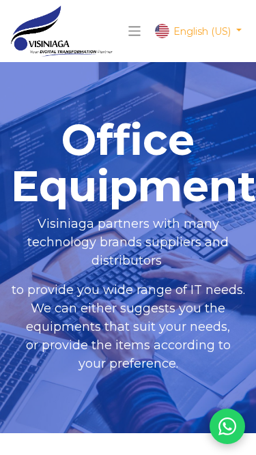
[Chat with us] (227, 426)
